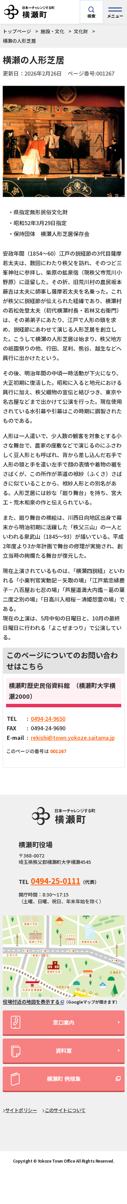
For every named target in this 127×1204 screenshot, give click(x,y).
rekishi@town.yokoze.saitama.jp (73, 737)
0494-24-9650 (48, 718)
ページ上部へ (111, 1140)
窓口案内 (64, 1022)
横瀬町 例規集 (64, 1078)
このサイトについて (65, 1110)
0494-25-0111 (55, 880)
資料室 (64, 1050)
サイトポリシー (21, 1110)
